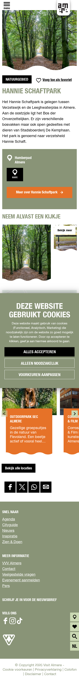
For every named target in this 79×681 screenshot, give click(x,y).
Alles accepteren (39, 352)
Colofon (70, 669)
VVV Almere (11, 563)
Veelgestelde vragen (18, 575)
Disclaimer (33, 674)
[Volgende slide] (75, 413)
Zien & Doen (12, 542)
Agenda (8, 519)
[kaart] (74, 617)
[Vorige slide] (4, 413)
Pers (6, 586)
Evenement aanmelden (21, 580)
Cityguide (10, 525)
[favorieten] (74, 626)
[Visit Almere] (9, 645)
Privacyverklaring (48, 669)
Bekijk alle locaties (18, 468)
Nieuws (8, 531)
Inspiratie (9, 536)
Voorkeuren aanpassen (39, 375)
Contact (8, 569)
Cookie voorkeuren (17, 669)
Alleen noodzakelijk (39, 363)
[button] (64, 656)
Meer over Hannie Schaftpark (37, 192)
